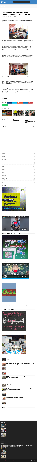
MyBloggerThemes (15, 460)
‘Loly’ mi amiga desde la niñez (11, 384)
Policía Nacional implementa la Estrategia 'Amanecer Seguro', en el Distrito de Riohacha (7, 118)
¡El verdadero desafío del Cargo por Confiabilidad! (14, 397)
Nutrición (3, 172)
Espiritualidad (4, 160)
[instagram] (34, 460)
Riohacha (5, 98)
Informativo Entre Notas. (6, 165)
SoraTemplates (6, 460)
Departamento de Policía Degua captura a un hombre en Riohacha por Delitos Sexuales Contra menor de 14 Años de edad (18, 119)
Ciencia (3, 153)
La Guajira (3, 166)
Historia (3, 163)
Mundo (3, 169)
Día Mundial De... (4, 159)
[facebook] (31, 460)
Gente (3, 162)
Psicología (3, 176)
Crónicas (3, 156)
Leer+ (3, 168)
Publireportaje (4, 178)
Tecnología (4, 182)
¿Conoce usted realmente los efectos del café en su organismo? (16, 450)
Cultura (3, 157)
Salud (3, 181)
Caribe (3, 152)
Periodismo (4, 175)
